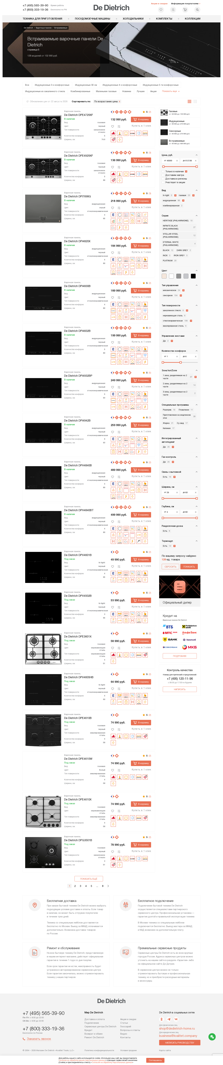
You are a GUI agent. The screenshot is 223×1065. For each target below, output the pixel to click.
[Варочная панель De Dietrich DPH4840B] (43, 477)
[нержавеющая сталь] (178, 276)
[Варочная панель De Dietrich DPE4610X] (43, 811)
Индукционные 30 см (86, 85)
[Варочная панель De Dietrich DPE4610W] (43, 770)
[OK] (161, 1019)
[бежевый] (164, 276)
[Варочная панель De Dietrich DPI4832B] (43, 342)
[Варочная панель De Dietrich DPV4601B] (43, 567)
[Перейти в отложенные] (161, 10)
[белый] (171, 276)
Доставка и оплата (94, 1019)
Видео (123, 1034)
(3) (150, 153)
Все (27, 85)
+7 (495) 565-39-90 (35, 5)
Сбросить (170, 567)
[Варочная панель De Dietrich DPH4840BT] (43, 522)
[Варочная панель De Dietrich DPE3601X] (43, 648)
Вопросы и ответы (130, 1030)
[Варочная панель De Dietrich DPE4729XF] (43, 126)
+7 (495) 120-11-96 (180, 678)
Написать (180, 689)
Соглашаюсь (155, 1060)
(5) (150, 373)
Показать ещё (88, 879)
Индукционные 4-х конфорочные (120, 85)
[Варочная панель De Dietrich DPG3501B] (43, 852)
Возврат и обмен (93, 1034)
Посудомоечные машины (92, 18)
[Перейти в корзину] (185, 10)
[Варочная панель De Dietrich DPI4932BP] (43, 387)
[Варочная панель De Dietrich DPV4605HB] (43, 689)
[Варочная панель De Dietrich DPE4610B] (43, 730)
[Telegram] (168, 1019)
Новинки (126, 91)
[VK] (176, 1019)
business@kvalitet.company (178, 1035)
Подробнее (179, 656)
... (97, 886)
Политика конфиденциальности (99, 1050)
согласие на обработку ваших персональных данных (82, 1060)
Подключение (91, 1023)
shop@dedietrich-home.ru (177, 1028)
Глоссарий (125, 1026)
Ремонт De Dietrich (94, 1037)
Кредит (88, 1030)
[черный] (193, 276)
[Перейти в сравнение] (173, 10)
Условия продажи (128, 1050)
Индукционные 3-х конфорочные (52, 85)
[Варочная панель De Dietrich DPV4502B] (43, 607)
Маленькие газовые (106, 91)
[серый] (186, 276)
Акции (153, 91)
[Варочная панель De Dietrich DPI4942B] (43, 432)
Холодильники (133, 18)
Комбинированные (80, 91)
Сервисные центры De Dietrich (100, 1026)
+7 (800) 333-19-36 (35, 9)
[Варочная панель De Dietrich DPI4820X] (43, 253)
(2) (150, 112)
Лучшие (141, 91)
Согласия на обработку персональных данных (112, 1062)
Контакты (125, 1037)
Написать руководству (179, 1043)
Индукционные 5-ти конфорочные (161, 85)
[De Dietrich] (111, 7)
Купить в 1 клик (141, 126)
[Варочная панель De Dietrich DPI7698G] (43, 208)
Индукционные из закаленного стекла (45, 91)
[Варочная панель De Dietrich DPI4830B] (43, 298)
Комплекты (164, 18)
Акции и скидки (159, 3)
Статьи (124, 1023)
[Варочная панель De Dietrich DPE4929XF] (43, 167)
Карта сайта (165, 1050)
